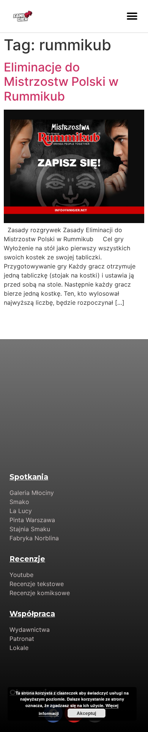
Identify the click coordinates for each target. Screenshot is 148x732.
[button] (131, 16)
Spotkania (28, 477)
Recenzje (27, 559)
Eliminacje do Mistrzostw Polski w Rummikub (61, 82)
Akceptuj (86, 713)
